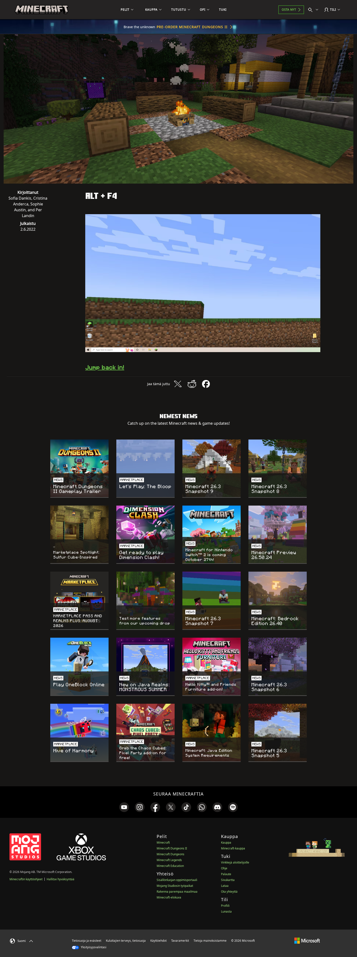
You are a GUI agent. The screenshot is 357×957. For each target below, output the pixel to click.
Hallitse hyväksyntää (60, 879)
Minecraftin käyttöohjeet (25, 879)
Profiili (225, 906)
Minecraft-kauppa (233, 848)
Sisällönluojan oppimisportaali (177, 880)
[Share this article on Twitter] (178, 384)
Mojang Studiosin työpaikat (175, 886)
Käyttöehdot (158, 940)
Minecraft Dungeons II (172, 848)
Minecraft (163, 842)
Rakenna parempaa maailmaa (177, 891)
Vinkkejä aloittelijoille (235, 862)
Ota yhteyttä (229, 891)
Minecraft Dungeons (170, 854)
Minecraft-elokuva (169, 897)
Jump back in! (104, 367)
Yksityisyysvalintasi (93, 947)
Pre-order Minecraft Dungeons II (192, 27)
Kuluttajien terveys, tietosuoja (126, 940)
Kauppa (226, 842)
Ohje (224, 868)
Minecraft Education (170, 866)
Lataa (225, 886)
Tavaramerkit (180, 940)
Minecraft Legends (169, 860)
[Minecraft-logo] (41, 9)
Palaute (226, 874)
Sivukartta (228, 880)
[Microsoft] (307, 940)
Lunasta (226, 911)
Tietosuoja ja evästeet (86, 940)
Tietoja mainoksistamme (210, 940)
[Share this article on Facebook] (206, 384)
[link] (124, 807)
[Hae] (314, 9)
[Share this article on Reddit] (191, 384)
